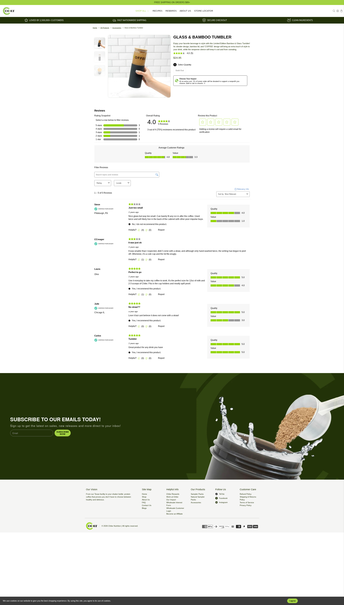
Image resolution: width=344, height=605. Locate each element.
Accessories (116, 28)
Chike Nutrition (114, 526)
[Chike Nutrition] (9, 11)
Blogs (144, 508)
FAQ (144, 502)
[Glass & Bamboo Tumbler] (139, 66)
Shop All (140, 11)
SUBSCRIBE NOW (62, 433)
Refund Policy (245, 494)
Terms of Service (247, 502)
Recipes (157, 11)
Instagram (223, 502)
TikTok (221, 494)
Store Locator (203, 11)
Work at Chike (172, 497)
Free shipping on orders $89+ (172, 2)
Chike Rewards (172, 494)
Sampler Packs (197, 494)
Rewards (171, 11)
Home (95, 28)
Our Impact (171, 500)
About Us (185, 11)
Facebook (223, 498)
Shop (144, 497)
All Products (104, 28)
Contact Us (146, 505)
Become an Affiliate (174, 514)
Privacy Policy (245, 505)
